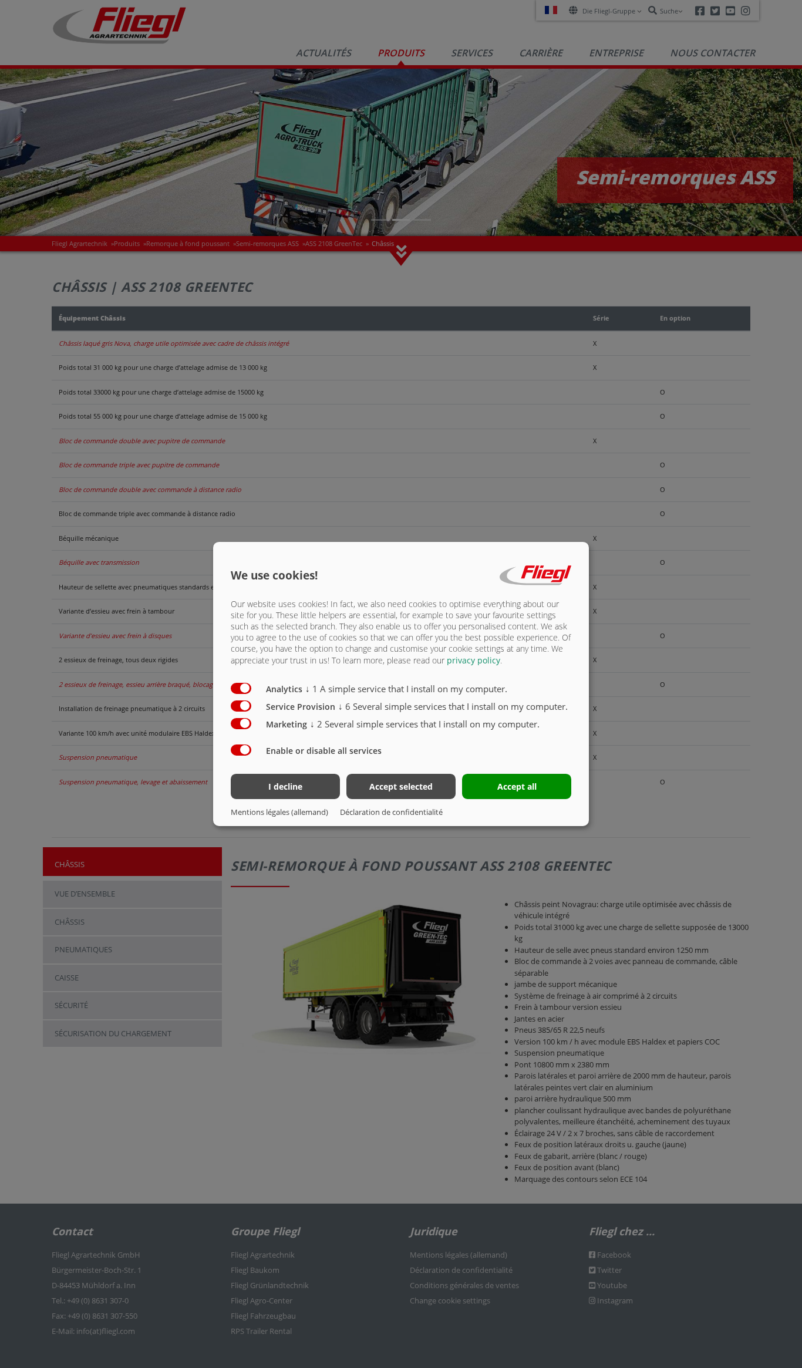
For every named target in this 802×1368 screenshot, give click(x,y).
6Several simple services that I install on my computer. (453, 706)
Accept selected (401, 786)
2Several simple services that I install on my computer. (425, 724)
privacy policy (473, 660)
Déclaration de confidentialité (391, 812)
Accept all (517, 786)
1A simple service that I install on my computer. (406, 689)
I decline (285, 786)
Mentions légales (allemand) (279, 812)
